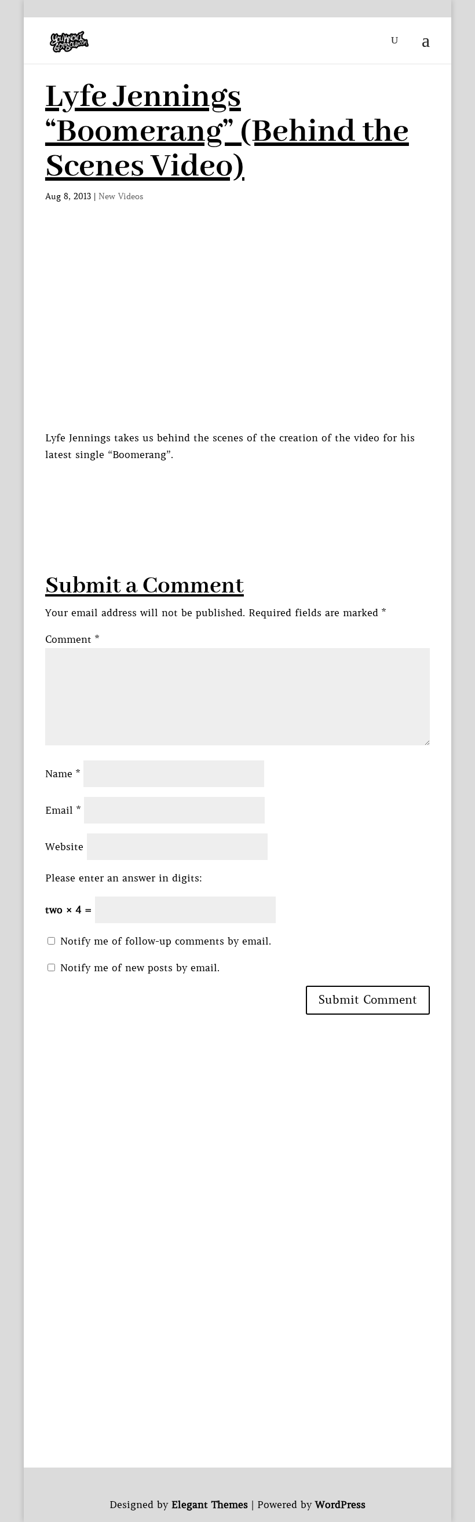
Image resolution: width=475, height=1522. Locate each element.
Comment (72, 639)
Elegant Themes (209, 1504)
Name (62, 773)
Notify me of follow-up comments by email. (165, 941)
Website (64, 846)
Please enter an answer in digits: (123, 878)
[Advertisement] (256, 489)
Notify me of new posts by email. (140, 967)
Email (63, 810)
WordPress (340, 1504)
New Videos (121, 196)
